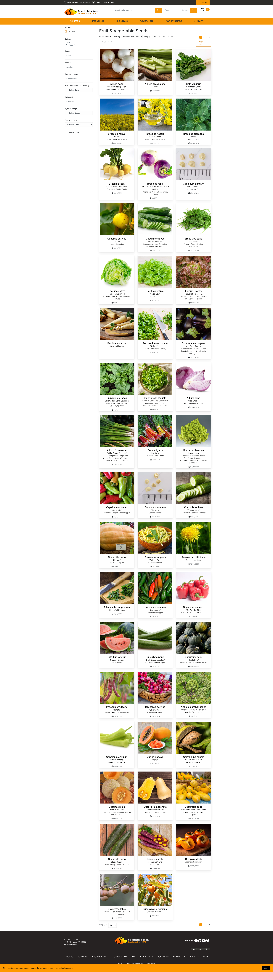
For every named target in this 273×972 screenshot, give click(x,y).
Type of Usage (71, 109)
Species (68, 63)
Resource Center (100, 957)
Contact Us (163, 957)
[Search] (158, 10)
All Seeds (75, 21)
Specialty (198, 21)
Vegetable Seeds (72, 45)
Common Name (71, 74)
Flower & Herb (146, 21)
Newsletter (179, 957)
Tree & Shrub (98, 21)
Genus (67, 51)
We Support (151, 964)
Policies (120, 964)
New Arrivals (146, 957)
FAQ (133, 957)
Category (69, 39)
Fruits (68, 42)
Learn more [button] (68, 968)
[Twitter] (208, 941)
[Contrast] (207, 949)
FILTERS (68, 27)
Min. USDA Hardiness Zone (76, 86)
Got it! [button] (266, 968)
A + (197, 949)
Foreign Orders (120, 957)
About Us (68, 957)
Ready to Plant (71, 120)
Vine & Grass (122, 21)
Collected (69, 97)
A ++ (201, 949)
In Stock (72, 32)
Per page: (103, 925)
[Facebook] (196, 941)
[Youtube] (204, 941)
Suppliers (82, 957)
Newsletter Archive (199, 957)
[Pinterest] (199, 941)
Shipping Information (135, 964)
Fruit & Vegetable (174, 21)
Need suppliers (74, 132)
